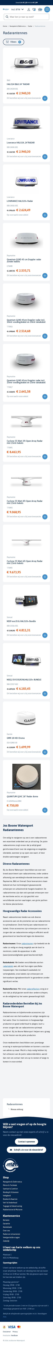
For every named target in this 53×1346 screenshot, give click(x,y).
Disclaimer (7, 1332)
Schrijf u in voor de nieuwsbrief (28, 1150)
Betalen (6, 1220)
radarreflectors (33, 989)
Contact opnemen (26, 1141)
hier (4, 1317)
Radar (30, 26)
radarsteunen (27, 943)
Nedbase (14, 1335)
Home (5, 26)
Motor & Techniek (10, 1185)
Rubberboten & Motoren (12, 1210)
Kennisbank (7, 1227)
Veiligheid (7, 1196)
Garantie (6, 1224)
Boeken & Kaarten (10, 1199)
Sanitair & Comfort (10, 1189)
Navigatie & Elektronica (18, 26)
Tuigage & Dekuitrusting (12, 1206)
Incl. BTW (15, 9)
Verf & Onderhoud (10, 1203)
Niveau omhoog (17, 1109)
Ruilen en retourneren (11, 1234)
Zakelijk (6, 1241)
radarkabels (8, 966)
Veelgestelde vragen (11, 1237)
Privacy (15, 1332)
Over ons (6, 1231)
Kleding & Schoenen (11, 1192)
